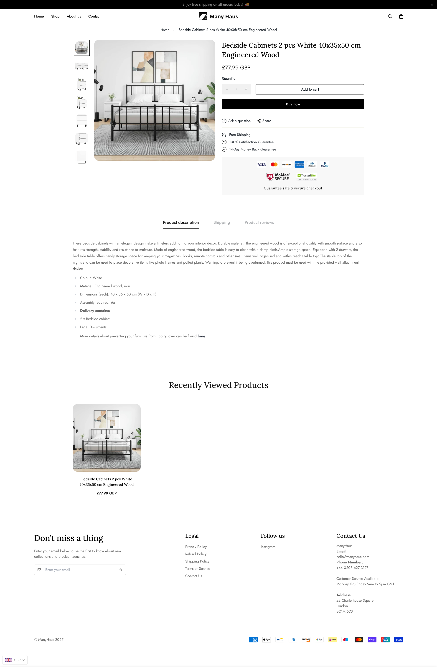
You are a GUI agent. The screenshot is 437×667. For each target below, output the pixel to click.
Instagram (268, 546)
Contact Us (193, 575)
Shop (55, 16)
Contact (94, 16)
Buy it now (293, 104)
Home (39, 16)
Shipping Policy (197, 561)
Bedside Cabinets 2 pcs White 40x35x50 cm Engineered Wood (106, 482)
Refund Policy (195, 554)
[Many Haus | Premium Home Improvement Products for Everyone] (218, 16)
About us (74, 16)
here (201, 336)
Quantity (228, 78)
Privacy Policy (196, 546)
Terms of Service (197, 568)
